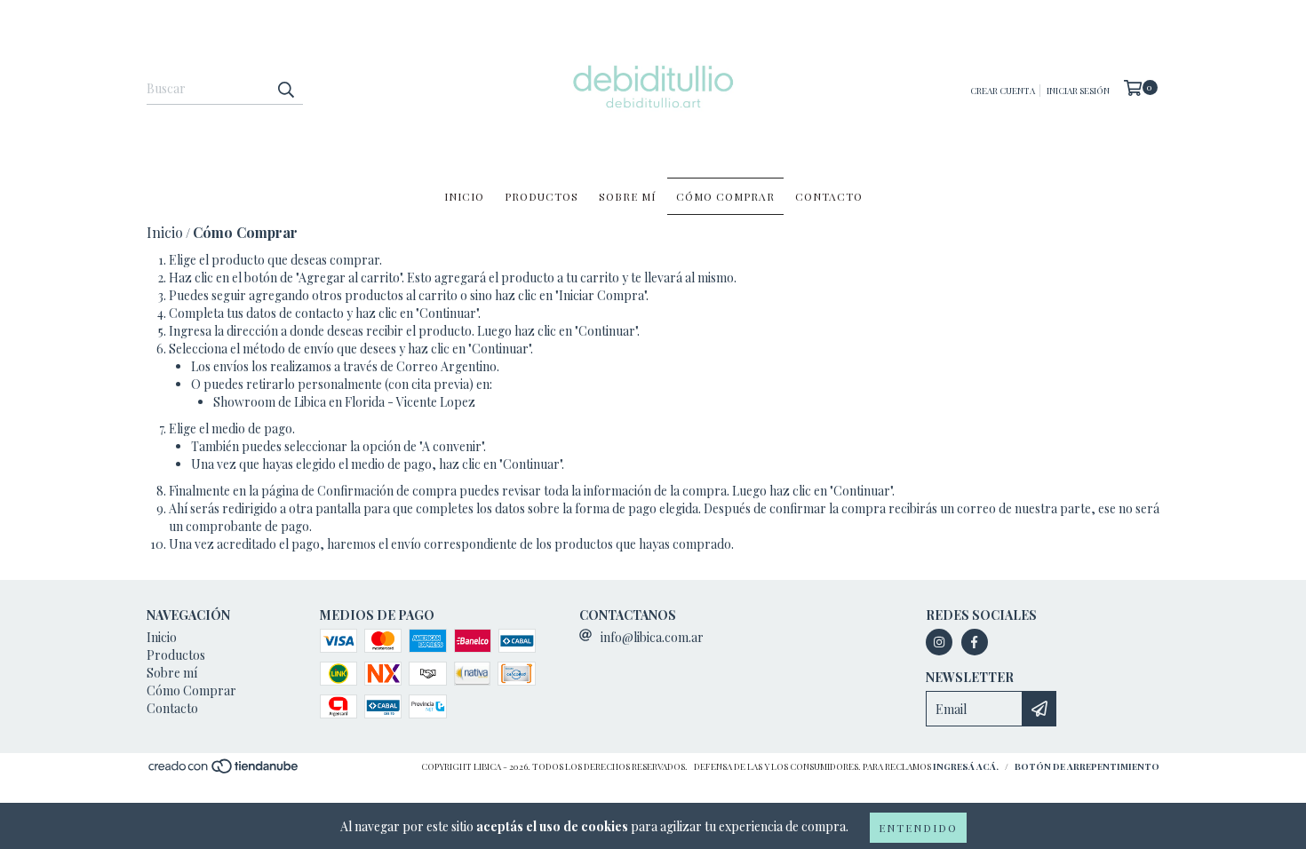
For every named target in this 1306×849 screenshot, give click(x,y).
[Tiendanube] (224, 771)
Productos (541, 196)
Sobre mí (627, 196)
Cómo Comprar (725, 196)
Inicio (464, 196)
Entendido (918, 828)
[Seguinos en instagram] (939, 642)
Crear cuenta (1002, 90)
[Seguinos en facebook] (974, 642)
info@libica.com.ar (652, 637)
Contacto (829, 196)
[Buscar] (285, 89)
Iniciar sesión (1078, 90)
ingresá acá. (966, 766)
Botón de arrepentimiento (1087, 766)
